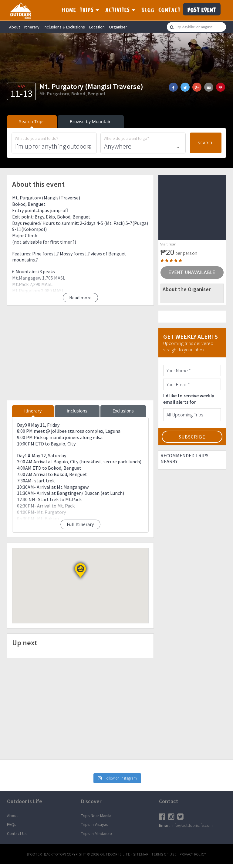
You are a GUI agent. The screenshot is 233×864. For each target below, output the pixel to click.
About (14, 27)
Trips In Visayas (94, 824)
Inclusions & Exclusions (64, 27)
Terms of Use (164, 854)
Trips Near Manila (96, 815)
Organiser (118, 27)
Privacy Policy (193, 854)
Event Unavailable (192, 272)
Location (97, 27)
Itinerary (31, 27)
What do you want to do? (36, 138)
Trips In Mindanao (96, 833)
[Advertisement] (80, 352)
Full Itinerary (80, 524)
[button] (80, 570)
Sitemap (140, 854)
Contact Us (17, 833)
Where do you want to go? (126, 138)
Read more (80, 297)
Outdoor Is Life (23, 10)
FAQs (11, 824)
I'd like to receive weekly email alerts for (188, 399)
